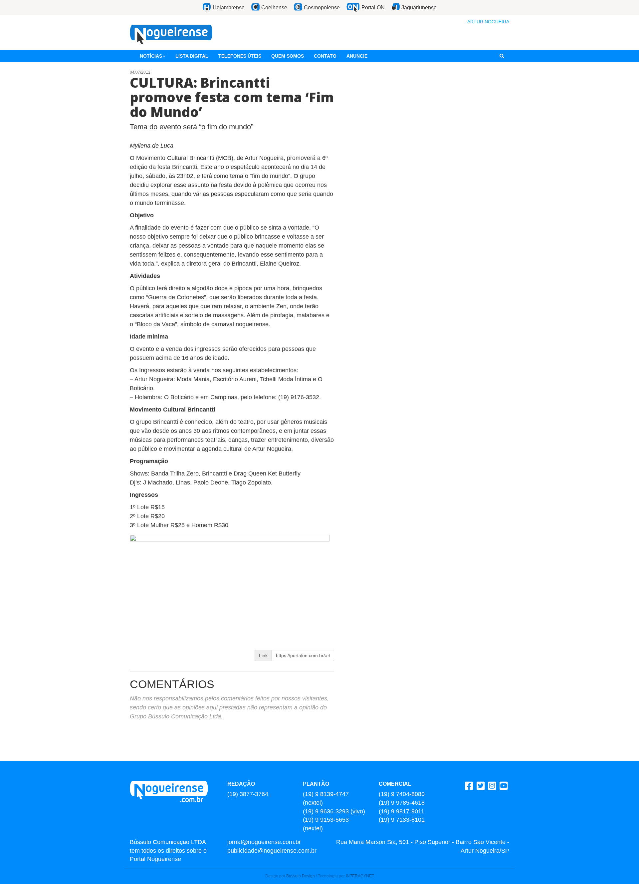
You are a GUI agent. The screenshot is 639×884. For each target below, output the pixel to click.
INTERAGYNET (360, 876)
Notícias (151, 56)
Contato (325, 56)
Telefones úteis (239, 56)
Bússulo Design (300, 876)
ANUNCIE (356, 56)
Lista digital (191, 56)
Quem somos (287, 56)
